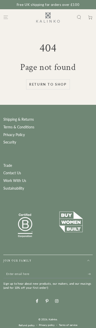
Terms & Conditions (18, 127)
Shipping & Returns (18, 119)
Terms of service (68, 324)
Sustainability (13, 188)
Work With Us (14, 181)
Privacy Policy (14, 135)
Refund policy (27, 325)
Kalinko (53, 319)
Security (9, 142)
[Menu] (5, 17)
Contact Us (12, 173)
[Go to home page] (48, 17)
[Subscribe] (90, 274)
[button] (79, 17)
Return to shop (48, 84)
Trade (7, 165)
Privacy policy (47, 324)
